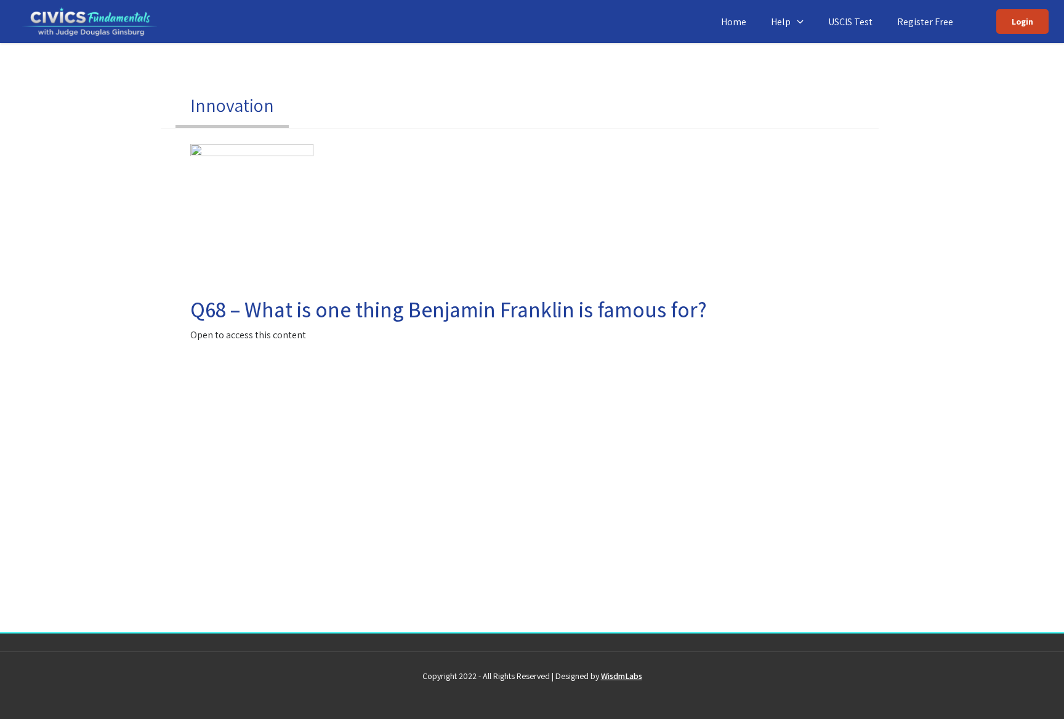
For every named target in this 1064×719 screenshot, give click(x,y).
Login (1022, 21)
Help (781, 21)
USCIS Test (850, 21)
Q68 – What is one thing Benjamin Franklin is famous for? (448, 309)
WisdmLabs (621, 675)
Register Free (925, 21)
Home (733, 21)
